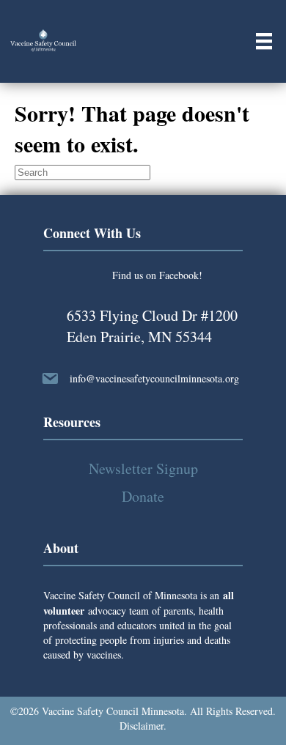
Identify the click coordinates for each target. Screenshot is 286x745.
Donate (143, 496)
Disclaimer (142, 726)
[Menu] (264, 41)
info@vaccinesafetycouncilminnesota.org (154, 378)
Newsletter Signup (143, 468)
